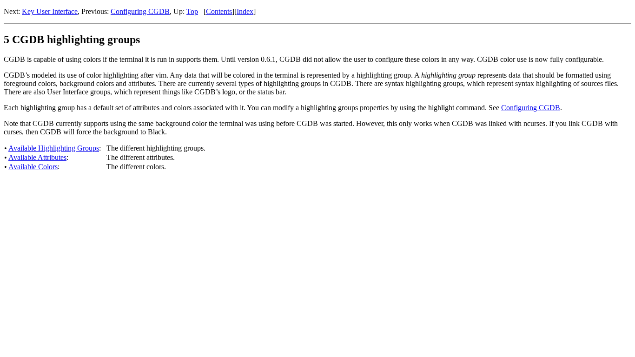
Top (192, 11)
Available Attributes (37, 157)
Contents (219, 11)
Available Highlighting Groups (53, 148)
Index (245, 11)
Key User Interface (50, 11)
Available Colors (33, 167)
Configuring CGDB (140, 11)
